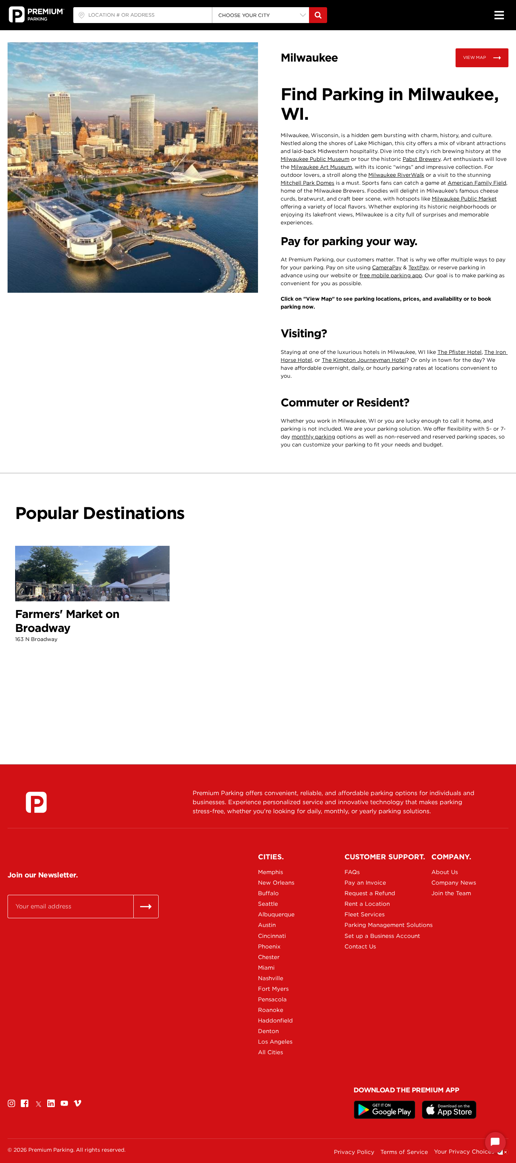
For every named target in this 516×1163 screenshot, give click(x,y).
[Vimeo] (77, 1103)
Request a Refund (370, 893)
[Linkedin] (51, 1103)
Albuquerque (276, 914)
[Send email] (146, 906)
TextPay (418, 267)
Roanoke (270, 1010)
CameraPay (387, 267)
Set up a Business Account (371, 936)
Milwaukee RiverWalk (396, 175)
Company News (453, 882)
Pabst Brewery (421, 159)
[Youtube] (64, 1103)
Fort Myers (273, 988)
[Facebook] (24, 1103)
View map (474, 57)
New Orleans (276, 882)
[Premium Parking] (36, 802)
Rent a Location (367, 903)
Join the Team (451, 893)
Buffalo (268, 893)
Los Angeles (275, 1041)
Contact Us (360, 946)
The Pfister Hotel (459, 352)
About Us (444, 872)
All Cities (270, 1052)
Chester (269, 957)
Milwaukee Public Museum (315, 159)
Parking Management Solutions (371, 925)
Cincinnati (272, 936)
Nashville (270, 978)
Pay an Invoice (365, 882)
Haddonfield (275, 1020)
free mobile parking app (391, 275)
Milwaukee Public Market (464, 199)
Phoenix (269, 946)
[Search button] (318, 15)
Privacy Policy (354, 1152)
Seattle (268, 903)
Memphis (270, 872)
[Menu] (499, 15)
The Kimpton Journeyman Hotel (364, 360)
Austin (267, 925)
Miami (266, 967)
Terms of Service (404, 1152)
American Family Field (477, 183)
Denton (268, 1031)
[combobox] (142, 15)
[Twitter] (38, 1103)
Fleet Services (365, 914)
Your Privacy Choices (464, 1152)
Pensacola (272, 999)
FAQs (352, 872)
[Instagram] (11, 1103)
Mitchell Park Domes (307, 183)
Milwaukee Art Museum (321, 167)
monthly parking (313, 437)
